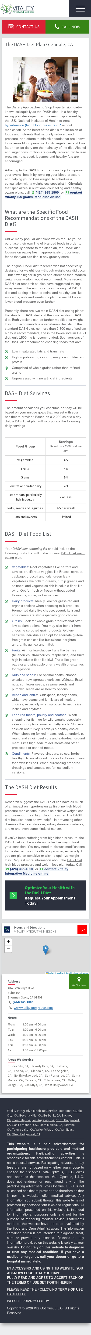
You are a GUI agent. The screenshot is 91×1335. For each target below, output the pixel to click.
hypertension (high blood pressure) (31, 125)
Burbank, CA (51, 1115)
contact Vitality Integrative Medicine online (43, 195)
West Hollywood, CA (26, 1134)
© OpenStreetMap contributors (76, 973)
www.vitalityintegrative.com (33, 1008)
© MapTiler (59, 973)
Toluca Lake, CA (23, 1129)
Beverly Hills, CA (30, 1115)
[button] (46, 950)
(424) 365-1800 (23, 1002)
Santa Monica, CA (50, 1125)
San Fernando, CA (24, 1125)
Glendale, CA (21, 1120)
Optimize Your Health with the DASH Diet (50, 895)
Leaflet (50, 973)
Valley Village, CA (47, 1129)
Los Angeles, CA (43, 1120)
